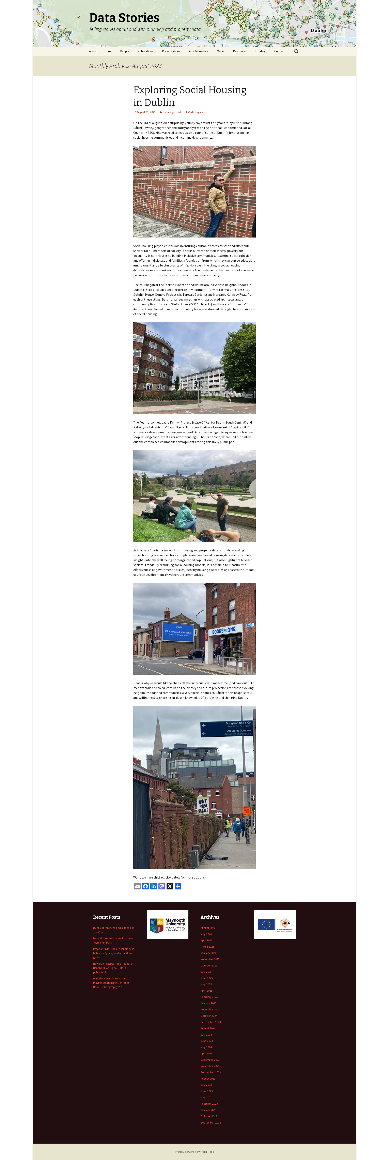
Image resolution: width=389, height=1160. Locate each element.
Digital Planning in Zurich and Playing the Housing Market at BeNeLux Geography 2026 (111, 983)
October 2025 (209, 965)
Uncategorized (172, 112)
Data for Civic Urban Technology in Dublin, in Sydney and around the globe (113, 953)
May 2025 (206, 984)
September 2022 (211, 1122)
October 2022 (209, 1116)
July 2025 (206, 972)
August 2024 (208, 1028)
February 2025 (209, 997)
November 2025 (210, 959)
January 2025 (208, 1003)
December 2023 (210, 1060)
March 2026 (207, 946)
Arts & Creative (198, 51)
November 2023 (210, 1066)
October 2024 (209, 1016)
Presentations (171, 51)
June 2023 (207, 1091)
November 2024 (210, 1009)
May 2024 (206, 1047)
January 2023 (208, 1110)
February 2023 (209, 1103)
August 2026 (208, 928)
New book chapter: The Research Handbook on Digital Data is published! (113, 968)
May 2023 (206, 1097)
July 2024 (206, 1034)
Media (220, 51)
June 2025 (207, 978)
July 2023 (206, 1085)
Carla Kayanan (196, 112)
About (93, 51)
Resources (240, 51)
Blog (108, 51)
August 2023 (208, 1078)
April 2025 (206, 990)
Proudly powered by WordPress (194, 1152)
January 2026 (208, 953)
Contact (279, 51)
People (124, 51)
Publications (145, 51)
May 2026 (206, 934)
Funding (260, 51)
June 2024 (207, 1041)
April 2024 (206, 1053)
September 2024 (211, 1022)
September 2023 (211, 1072)
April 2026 (206, 940)
